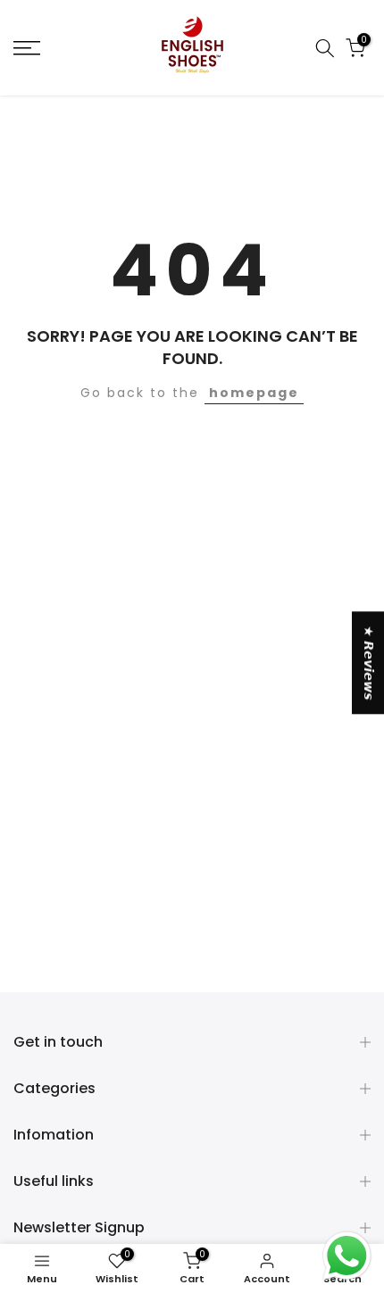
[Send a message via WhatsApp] (347, 1256)
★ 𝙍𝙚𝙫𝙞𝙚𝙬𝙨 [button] (369, 663)
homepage (254, 393)
